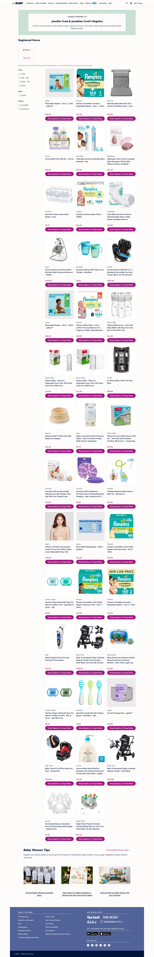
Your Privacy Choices (52, 920)
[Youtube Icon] (105, 945)
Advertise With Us (24, 930)
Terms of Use (50, 917)
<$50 (23, 74)
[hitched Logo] (92, 921)
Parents (51, 3)
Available (24, 105)
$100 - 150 (25, 82)
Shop (82, 3)
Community (103, 3)
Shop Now (26, 58)
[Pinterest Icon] (100, 945)
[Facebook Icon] (88, 945)
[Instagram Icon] (96, 945)
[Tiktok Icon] (92, 945)
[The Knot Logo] (93, 917)
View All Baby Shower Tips (117, 850)
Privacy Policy (23, 934)
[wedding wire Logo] (111, 921)
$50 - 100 (25, 78)
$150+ (23, 85)
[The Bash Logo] (111, 917)
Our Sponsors (50, 930)
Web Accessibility (51, 927)
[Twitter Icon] (109, 945)
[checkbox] (19, 74)
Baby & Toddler (41, 3)
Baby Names (73, 3)
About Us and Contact (25, 920)
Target (23, 95)
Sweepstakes (22, 927)
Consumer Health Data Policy (28, 937)
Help (19, 924)
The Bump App (23, 917)
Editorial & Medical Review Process (57, 934)
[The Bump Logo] (17, 3)
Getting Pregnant (61, 3)
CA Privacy (49, 924)
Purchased (25, 109)
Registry (88, 3)
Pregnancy (30, 3)
